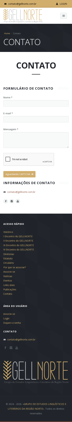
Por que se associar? (14, 267)
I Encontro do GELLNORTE (17, 236)
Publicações (9, 289)
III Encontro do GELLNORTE (18, 245)
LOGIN (63, 3)
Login (6, 318)
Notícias (7, 276)
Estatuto (8, 258)
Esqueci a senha (12, 322)
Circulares (8, 262)
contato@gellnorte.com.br (21, 3)
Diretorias (8, 254)
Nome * (7, 97)
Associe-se (9, 271)
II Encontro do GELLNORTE (18, 240)
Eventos (7, 280)
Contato (7, 293)
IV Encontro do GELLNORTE (18, 249)
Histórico (8, 232)
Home (7, 33)
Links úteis (9, 285)
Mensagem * (10, 129)
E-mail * (8, 113)
